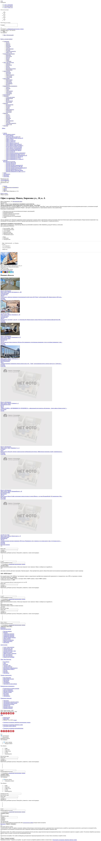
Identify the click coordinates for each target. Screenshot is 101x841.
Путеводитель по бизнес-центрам (14, 146)
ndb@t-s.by (4, 249)
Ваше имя (3, 548)
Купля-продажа (9, 104)
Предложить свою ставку (6, 626)
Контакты (5, 103)
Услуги (7, 42)
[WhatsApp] (9, 272)
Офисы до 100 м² (10, 140)
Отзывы (8, 47)
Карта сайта (6, 718)
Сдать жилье (9, 76)
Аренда (8, 87)
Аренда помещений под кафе (13, 150)
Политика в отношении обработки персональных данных (16, 722)
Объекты (8, 63)
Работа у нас (9, 52)
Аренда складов (10, 151)
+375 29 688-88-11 (6, 246)
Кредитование (6, 94)
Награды (8, 45)
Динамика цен (6, 705)
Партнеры (8, 46)
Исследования (9, 100)
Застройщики (9, 83)
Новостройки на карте (8, 678)
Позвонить (3, 627)
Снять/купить (5, 737)
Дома (4, 663)
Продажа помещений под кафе (14, 166)
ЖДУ (4, 31)
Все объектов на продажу (9, 161)
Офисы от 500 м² (10, 141)
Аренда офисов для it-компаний (14, 148)
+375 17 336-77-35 (8, 7)
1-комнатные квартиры (8, 633)
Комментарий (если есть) (6, 623)
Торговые (7, 749)
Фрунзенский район (17, 201)
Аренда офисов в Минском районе (14, 145)
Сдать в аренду (8, 742)
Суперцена (8, 61)
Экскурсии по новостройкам (10, 683)
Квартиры (8, 55)
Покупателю (9, 82)
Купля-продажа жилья (6, 629)
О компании (6, 41)
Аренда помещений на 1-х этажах (14, 159)
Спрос (7, 89)
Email (2, 770)
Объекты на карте (7, 692)
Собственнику (9, 91)
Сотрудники (9, 93)
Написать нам (6, 717)
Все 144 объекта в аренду (9, 134)
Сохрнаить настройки (9, 838)
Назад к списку (4, 193)
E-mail (2, 561)
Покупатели (9, 56)
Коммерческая (9, 98)
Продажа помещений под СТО (13, 169)
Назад (2, 838)
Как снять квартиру (8, 655)
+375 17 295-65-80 (8, 4)
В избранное (3, 270)
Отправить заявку (5, 774)
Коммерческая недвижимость (10, 86)
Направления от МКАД (8, 669)
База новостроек (7, 677)
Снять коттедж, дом (8, 648)
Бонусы (8, 84)
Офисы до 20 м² (9, 139)
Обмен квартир (7, 638)
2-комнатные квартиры (8, 635)
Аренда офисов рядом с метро (14, 144)
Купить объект (8, 779)
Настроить (3, 824)
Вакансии (5, 113)
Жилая (7, 99)
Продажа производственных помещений (16, 167)
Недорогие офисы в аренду (13, 136)
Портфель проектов (8, 708)
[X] (5, 272)
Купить (7, 58)
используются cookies (28, 822)
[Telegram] (13, 272)
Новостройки (6, 78)
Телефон (3, 25)
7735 (2, 1)
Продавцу (5, 671)
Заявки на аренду (10, 74)
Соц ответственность (11, 123)
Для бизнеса (9, 110)
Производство (8, 753)
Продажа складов (11, 164)
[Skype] (11, 272)
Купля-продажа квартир (9, 53)
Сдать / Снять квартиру (8, 647)
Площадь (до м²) (4, 793)
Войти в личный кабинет (6, 39)
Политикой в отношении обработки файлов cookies (65, 839)
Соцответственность (11, 51)
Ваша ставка (3, 622)
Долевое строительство (6, 675)
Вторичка (8, 105)
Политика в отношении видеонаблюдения (13, 728)
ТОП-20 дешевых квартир (9, 637)
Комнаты (5, 632)
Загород (8, 107)
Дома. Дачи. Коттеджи (8, 62)
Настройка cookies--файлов (9, 726)
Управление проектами (6, 698)
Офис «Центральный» (8, 35)
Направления (9, 69)
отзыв (15, 720)
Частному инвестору (8, 706)
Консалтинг (9, 112)
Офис (6, 748)
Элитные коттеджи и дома (9, 650)
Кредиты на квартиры (8, 640)
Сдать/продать (5, 735)
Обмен (7, 60)
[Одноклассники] (3, 272)
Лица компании (9, 48)
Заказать (3, 818)
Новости (8, 43)
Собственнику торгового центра (11, 701)
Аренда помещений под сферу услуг (15, 154)
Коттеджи (8, 73)
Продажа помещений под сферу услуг (15, 171)
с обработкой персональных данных (15, 28)
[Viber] (7, 272)
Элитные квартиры (7, 649)
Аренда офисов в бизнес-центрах (14, 138)
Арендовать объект (9, 780)
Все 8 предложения (5, 544)
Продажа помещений (8, 691)
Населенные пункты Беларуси (10, 668)
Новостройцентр (10, 109)
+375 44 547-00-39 (8, 6)
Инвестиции (9, 102)
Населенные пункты (11, 68)
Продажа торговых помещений (14, 165)
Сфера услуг (8, 751)
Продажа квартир (7, 631)
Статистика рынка (10, 97)
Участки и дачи (7, 665)
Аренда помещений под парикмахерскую (16, 155)
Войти (3, 128)
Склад (6, 752)
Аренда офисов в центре (12, 143)
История (8, 50)
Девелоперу (9, 81)
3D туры (5, 670)
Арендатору (9, 92)
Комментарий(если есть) (6, 562)
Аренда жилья (6, 71)
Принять (8, 824)
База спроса (6, 693)
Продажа (8, 88)
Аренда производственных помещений (15, 152)
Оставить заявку (4, 565)
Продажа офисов (11, 162)
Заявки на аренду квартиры (9, 653)
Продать (8, 57)
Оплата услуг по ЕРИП (8, 657)
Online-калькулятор (7, 641)
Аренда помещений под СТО (13, 157)
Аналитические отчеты (8, 704)
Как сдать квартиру (7, 654)
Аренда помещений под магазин (14, 156)
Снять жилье (9, 77)
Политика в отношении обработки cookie (13, 724)
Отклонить (13, 824)
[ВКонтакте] (1, 272)
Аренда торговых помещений (13, 149)
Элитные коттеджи (7, 666)
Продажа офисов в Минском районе (14, 170)
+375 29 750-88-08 (6, 247)
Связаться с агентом (5, 600)
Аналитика (6, 96)
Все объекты (6, 661)
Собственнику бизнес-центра (10, 703)
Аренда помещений (8, 689)
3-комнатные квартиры (8, 636)
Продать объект (8, 743)
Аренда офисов (9, 135)
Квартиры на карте (7, 652)
